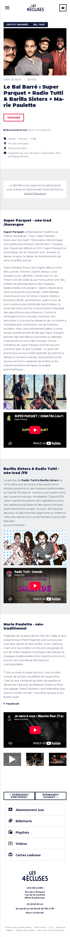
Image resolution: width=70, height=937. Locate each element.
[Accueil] (35, 7)
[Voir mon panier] (62, 7)
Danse (12, 138)
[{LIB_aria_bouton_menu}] (7, 7)
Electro (23, 138)
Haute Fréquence (35, 193)
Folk (33, 138)
